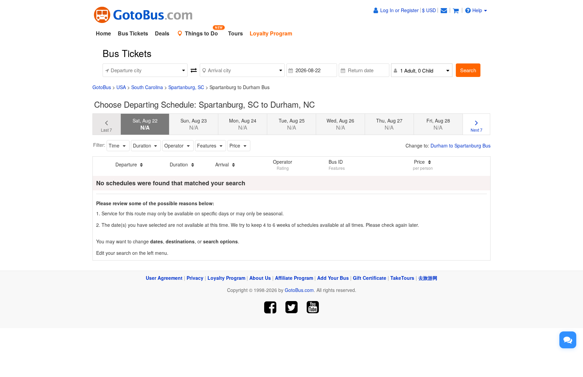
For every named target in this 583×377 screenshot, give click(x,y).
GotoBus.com (299, 290)
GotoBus (101, 87)
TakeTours (402, 277)
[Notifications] (443, 10)
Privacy (195, 277)
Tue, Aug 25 (292, 124)
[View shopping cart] (455, 10)
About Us (260, 277)
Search (468, 70)
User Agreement (164, 277)
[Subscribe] (313, 307)
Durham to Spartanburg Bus (461, 145)
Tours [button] (235, 33)
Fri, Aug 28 (438, 124)
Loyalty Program (226, 277)
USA (121, 87)
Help (477, 10)
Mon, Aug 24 (242, 124)
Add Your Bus (333, 277)
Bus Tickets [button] (133, 33)
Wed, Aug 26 (340, 124)
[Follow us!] (292, 307)
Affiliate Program (294, 277)
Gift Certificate (369, 277)
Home (103, 33)
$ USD (429, 10)
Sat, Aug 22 (145, 124)
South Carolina (147, 87)
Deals (162, 33)
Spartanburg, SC (186, 87)
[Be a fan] (270, 307)
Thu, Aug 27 (389, 124)
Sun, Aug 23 (194, 124)
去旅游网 (427, 277)
